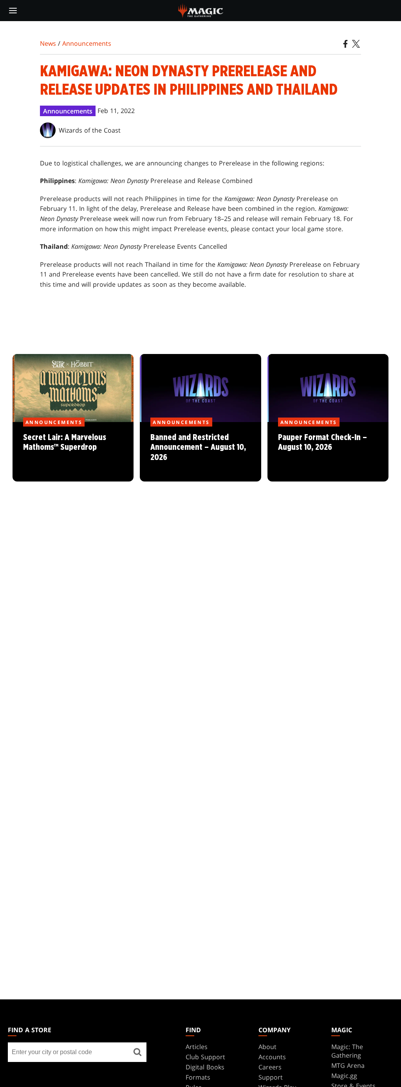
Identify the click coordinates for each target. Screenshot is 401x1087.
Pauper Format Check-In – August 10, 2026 (327, 452)
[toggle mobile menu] (13, 10)
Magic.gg (344, 1075)
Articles (197, 1046)
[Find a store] (137, 1052)
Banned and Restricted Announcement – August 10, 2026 (200, 451)
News (48, 43)
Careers (270, 1067)
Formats (198, 1077)
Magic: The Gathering (347, 1051)
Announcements (86, 43)
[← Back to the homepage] (200, 9)
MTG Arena (348, 1065)
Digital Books (205, 1067)
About (267, 1046)
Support (270, 1077)
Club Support (205, 1057)
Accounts (272, 1057)
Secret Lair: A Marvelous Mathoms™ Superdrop (73, 452)
